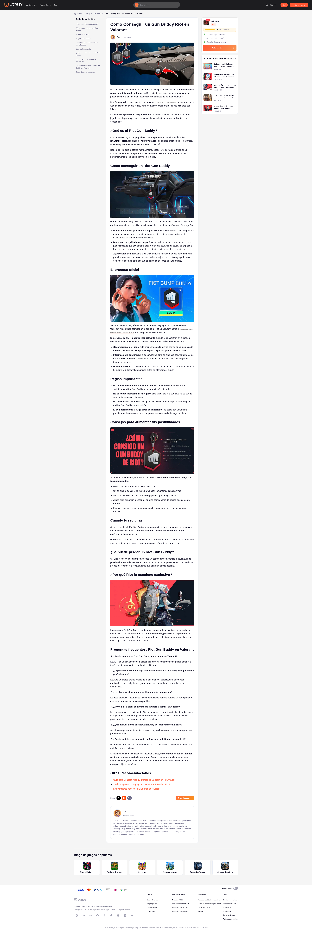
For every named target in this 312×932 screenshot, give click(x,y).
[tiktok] (111, 915)
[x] (118, 915)
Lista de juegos (152, 907)
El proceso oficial (82, 34)
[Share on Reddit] (124, 798)
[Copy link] (129, 798)
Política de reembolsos (230, 919)
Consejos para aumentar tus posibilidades (87, 44)
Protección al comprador (180, 907)
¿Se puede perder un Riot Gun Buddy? (88, 54)
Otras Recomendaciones (85, 72)
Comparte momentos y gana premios (210, 904)
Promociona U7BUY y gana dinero (209, 900)
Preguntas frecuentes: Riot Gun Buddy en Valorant (88, 67)
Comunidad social (204, 907)
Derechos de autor (229, 915)
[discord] (84, 915)
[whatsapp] (77, 915)
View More (230, 58)
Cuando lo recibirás (83, 49)
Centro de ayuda (152, 900)
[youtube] (132, 915)
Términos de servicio (230, 900)
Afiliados (200, 911)
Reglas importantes (83, 38)
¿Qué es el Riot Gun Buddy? (87, 24)
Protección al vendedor (180, 911)
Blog (55, 5)
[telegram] (91, 915)
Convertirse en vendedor (180, 904)
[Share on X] (118, 798)
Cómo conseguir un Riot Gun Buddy (87, 29)
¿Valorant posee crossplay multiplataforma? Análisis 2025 (141, 784)
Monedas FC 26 (177, 900)
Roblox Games (45, 5)
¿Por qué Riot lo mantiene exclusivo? (86, 60)
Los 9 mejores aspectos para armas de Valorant (136, 789)
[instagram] (125, 915)
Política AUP (227, 907)
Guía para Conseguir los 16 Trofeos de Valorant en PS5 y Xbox (144, 780)
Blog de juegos (152, 904)
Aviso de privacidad (229, 904)
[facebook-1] (97, 915)
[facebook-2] (104, 915)
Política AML (227, 911)
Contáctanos (151, 911)
